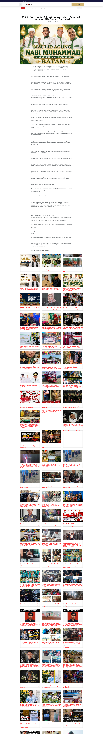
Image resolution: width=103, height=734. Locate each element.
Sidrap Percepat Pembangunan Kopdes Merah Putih (28, 386)
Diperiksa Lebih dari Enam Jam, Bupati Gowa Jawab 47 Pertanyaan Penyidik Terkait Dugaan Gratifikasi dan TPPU (30, 505)
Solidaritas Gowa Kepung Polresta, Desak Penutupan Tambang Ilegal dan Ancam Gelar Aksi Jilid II (51, 585)
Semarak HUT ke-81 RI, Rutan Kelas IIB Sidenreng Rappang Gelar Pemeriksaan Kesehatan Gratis (50, 505)
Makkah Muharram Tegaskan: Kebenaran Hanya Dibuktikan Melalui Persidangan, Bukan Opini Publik (29, 644)
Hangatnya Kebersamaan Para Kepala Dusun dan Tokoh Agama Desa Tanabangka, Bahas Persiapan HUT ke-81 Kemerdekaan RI (51, 605)
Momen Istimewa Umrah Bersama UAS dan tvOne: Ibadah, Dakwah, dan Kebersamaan (29, 269)
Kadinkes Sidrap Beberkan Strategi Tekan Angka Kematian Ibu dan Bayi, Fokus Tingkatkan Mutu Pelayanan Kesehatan (29, 565)
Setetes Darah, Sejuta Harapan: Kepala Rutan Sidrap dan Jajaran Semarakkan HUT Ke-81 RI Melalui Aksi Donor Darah (30, 544)
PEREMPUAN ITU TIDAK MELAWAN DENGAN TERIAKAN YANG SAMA (29, 308)
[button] (20, 4)
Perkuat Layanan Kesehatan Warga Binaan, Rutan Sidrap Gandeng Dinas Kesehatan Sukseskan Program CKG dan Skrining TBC (51, 565)
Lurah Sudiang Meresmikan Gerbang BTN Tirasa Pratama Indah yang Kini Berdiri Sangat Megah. (72, 705)
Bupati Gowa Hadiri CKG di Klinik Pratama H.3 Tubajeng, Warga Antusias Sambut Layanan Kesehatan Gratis (51, 328)
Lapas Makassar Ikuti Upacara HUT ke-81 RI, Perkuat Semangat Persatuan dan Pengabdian (72, 367)
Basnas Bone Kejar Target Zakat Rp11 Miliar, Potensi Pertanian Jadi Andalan (30, 347)
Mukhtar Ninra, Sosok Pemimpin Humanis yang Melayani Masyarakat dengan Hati (51, 289)
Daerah (42, 4)
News (37, 4)
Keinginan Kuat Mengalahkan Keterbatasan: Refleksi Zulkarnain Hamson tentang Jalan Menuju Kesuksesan (51, 686)
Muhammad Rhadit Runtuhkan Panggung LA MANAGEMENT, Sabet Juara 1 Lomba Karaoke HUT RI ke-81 (29, 328)
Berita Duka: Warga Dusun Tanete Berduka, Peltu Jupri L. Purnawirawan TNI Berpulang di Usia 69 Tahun (30, 525)
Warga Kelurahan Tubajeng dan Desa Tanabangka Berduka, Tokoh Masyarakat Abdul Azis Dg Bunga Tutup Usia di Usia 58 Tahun (29, 666)
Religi (49, 21)
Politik (54, 4)
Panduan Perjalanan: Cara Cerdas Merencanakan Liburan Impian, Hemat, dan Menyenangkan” (51, 465)
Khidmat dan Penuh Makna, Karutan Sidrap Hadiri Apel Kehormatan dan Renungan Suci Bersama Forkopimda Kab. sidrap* (72, 406)
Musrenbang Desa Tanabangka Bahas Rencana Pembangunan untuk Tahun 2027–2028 (72, 270)
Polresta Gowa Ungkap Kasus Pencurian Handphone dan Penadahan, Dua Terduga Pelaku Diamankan (50, 725)
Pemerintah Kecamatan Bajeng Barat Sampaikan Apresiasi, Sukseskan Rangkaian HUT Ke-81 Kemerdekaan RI (29, 367)
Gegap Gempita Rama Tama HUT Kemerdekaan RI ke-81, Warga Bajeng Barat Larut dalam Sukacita (72, 309)
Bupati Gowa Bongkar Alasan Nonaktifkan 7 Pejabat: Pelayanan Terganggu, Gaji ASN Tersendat (51, 309)
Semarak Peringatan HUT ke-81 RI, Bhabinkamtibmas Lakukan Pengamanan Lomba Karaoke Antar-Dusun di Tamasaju (72, 386)
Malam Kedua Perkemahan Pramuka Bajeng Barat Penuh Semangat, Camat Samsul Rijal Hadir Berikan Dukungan (72, 505)
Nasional (46, 21)
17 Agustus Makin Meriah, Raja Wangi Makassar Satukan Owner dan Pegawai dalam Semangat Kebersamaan (28, 406)
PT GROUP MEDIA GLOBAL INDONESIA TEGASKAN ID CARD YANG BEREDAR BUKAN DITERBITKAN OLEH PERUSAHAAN (72, 624)
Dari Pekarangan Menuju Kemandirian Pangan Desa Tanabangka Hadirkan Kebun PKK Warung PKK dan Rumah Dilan (30, 585)
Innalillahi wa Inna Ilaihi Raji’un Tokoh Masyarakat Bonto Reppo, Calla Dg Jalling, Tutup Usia (29, 686)
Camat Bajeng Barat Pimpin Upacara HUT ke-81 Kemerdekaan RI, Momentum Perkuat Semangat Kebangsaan (51, 386)
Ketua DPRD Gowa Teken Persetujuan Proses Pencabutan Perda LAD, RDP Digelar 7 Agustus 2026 (51, 544)
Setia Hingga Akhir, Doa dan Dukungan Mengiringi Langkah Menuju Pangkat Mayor (51, 269)
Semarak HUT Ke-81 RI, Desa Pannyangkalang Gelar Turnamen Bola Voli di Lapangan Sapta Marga (73, 525)
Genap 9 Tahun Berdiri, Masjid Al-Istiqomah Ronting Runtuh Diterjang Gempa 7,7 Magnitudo (51, 411)
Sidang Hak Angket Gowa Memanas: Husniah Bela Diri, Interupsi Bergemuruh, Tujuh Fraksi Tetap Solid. (51, 486)
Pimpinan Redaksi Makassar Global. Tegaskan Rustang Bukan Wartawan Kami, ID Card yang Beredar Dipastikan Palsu (30, 624)
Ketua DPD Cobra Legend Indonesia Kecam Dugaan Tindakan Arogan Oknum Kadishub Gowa (72, 585)
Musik (66, 4)
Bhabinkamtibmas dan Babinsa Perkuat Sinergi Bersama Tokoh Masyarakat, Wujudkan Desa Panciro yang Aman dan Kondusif (50, 644)
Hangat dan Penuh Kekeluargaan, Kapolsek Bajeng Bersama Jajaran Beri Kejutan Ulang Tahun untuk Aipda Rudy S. (51, 525)
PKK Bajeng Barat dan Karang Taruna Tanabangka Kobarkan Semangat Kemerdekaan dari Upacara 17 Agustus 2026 (51, 367)
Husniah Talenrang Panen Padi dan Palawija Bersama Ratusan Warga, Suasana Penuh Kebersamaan (51, 705)
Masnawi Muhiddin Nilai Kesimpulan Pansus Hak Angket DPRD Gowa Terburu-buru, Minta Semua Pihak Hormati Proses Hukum (72, 725)
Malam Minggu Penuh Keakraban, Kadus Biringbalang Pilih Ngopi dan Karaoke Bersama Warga (72, 686)
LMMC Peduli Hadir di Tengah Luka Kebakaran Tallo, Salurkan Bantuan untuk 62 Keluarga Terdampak (51, 347)
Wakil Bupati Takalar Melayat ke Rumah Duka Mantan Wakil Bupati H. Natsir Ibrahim (73, 328)
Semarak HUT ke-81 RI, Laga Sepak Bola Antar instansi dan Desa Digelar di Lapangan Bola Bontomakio (72, 465)
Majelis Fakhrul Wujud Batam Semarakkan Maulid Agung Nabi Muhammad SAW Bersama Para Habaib (72, 289)
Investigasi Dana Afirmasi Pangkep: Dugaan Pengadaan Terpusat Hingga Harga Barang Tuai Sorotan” (29, 446)
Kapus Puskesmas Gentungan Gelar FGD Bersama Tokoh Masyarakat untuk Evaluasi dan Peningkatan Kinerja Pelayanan (51, 624)
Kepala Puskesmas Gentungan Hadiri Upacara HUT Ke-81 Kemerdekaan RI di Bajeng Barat (71, 347)
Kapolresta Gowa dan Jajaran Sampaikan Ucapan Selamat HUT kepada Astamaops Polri (51, 446)
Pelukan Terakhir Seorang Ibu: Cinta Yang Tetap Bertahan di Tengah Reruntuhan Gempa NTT (51, 406)
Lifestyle (60, 4)
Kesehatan (48, 4)
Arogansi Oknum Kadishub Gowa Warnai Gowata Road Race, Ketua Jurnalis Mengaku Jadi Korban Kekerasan (29, 605)
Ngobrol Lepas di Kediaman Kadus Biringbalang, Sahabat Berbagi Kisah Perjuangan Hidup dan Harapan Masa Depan (72, 605)
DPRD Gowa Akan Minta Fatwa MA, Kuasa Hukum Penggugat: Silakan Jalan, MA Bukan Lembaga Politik (72, 486)
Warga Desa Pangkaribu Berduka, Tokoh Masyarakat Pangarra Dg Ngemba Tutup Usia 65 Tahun (73, 425)
